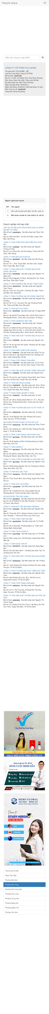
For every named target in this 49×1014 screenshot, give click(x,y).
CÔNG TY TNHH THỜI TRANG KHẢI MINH (19, 583)
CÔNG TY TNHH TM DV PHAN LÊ (15, 531)
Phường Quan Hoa (12, 894)
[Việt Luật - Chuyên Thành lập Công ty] (24, 734)
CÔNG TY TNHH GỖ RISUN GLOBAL (17, 383)
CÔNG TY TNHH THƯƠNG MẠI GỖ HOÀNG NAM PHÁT (23, 296)
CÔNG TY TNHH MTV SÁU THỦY (15, 472)
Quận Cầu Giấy (10, 875)
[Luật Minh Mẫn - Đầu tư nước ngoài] (24, 775)
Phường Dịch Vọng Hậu (13, 889)
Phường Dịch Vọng (12, 884)
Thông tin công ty (9, 2)
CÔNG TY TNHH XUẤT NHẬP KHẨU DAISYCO (20, 350)
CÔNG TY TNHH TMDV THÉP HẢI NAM (17, 519)
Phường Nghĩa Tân (12, 908)
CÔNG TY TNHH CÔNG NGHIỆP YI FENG (18, 393)
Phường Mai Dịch (11, 880)
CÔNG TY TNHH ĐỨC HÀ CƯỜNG (16, 484)
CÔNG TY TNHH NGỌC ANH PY (15, 544)
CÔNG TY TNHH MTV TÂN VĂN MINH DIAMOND (21, 506)
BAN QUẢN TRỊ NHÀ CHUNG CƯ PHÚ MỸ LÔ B (20, 422)
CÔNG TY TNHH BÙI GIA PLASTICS (16, 257)
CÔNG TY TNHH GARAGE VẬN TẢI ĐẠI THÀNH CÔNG (23, 284)
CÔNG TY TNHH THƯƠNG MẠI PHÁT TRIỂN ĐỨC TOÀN (24, 571)
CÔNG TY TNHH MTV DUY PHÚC (15, 308)
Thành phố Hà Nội (11, 871)
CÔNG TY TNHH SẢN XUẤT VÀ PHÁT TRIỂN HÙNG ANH (24, 370)
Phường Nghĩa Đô (11, 903)
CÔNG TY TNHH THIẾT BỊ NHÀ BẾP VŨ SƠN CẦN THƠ (23, 459)
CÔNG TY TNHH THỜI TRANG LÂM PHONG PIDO (21, 434)
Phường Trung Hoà (12, 898)
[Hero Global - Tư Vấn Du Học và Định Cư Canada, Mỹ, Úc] (24, 829)
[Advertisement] (24, 29)
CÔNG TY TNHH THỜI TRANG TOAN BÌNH (19, 360)
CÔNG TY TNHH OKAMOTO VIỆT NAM (17, 321)
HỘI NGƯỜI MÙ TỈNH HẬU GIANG (16, 496)
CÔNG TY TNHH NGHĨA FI (13, 447)
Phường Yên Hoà (11, 912)
